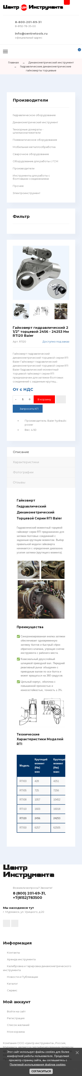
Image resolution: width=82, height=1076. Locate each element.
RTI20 (23, 818)
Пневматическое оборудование (35, 139)
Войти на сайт (16, 1011)
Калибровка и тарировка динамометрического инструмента (37, 968)
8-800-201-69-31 (28, 22)
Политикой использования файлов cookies (37, 1064)
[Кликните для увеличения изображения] (41, 273)
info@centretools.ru (31, 33)
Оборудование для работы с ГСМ (35, 161)
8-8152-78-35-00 (25, 26)
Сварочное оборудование (31, 154)
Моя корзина (15, 1031)
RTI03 (23, 781)
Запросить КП (29, 408)
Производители (23, 168)
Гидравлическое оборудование (34, 115)
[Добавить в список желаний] (61, 399)
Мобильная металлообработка (34, 146)
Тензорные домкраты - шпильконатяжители (28, 131)
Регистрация (15, 1018)
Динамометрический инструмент (35, 122)
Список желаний (17, 1025)
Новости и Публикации (22, 976)
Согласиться (41, 1071)
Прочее (18, 185)
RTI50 (23, 827)
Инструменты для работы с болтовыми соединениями (31, 177)
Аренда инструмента (21, 959)
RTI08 (23, 799)
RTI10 (23, 808)
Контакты (13, 952)
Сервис (11, 990)
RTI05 (23, 790)
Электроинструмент (26, 193)
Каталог (12, 983)
